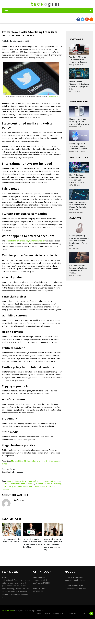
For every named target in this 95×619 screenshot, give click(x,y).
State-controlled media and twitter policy (44, 481)
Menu (6, 10)
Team (47, 613)
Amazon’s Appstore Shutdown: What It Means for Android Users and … (78, 206)
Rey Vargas (18, 472)
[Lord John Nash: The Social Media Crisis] (11, 529)
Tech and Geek (8, 610)
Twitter (5, 484)
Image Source (53, 96)
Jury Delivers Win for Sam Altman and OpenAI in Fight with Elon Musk (32, 543)
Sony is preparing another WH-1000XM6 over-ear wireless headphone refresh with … (78, 241)
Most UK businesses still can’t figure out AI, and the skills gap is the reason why (53, 544)
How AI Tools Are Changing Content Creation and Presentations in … (77, 178)
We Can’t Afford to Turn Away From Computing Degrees (78, 59)
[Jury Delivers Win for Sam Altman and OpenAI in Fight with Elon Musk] (32, 529)
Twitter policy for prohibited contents (17, 486)
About (39, 613)
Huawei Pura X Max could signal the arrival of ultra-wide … (79, 121)
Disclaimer (72, 613)
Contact (83, 613)
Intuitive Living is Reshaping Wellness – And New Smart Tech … (79, 269)
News (12, 469)
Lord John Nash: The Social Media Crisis (11, 540)
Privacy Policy (59, 613)
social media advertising (16, 481)
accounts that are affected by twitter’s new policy (25, 241)
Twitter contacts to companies (22, 484)
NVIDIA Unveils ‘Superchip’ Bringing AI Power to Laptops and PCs (79, 85)
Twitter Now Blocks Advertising (48, 484)
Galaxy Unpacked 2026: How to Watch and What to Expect (78, 146)
